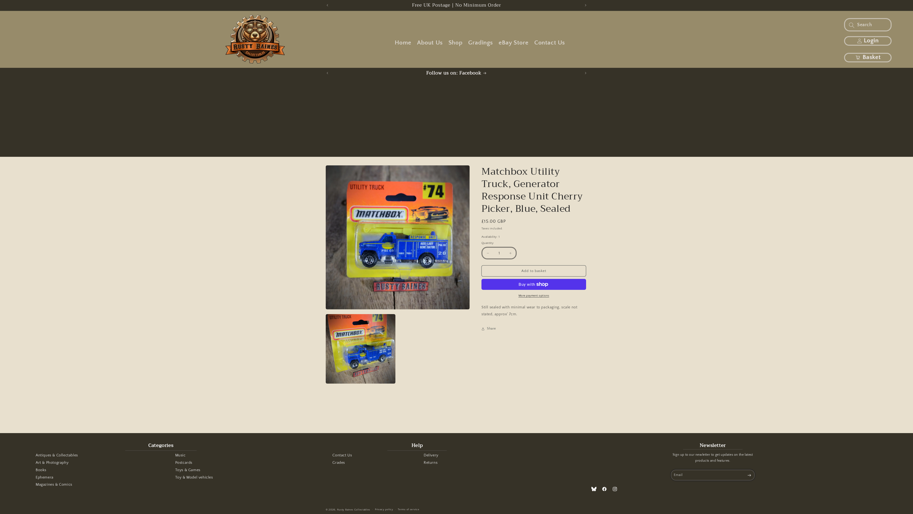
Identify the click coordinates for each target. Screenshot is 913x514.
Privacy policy (384, 509)
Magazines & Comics (54, 484)
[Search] (851, 25)
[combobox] (868, 24)
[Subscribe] (749, 475)
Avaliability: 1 (490, 236)
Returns (430, 462)
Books (41, 470)
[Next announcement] (585, 5)
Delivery (431, 455)
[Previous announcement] (327, 5)
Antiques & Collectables (57, 455)
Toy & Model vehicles (194, 477)
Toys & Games (187, 470)
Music (180, 455)
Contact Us (342, 455)
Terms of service (408, 509)
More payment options (534, 295)
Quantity (487, 243)
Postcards (183, 462)
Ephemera (44, 477)
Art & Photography (52, 462)
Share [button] (491, 329)
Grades (338, 462)
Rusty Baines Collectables (353, 509)
